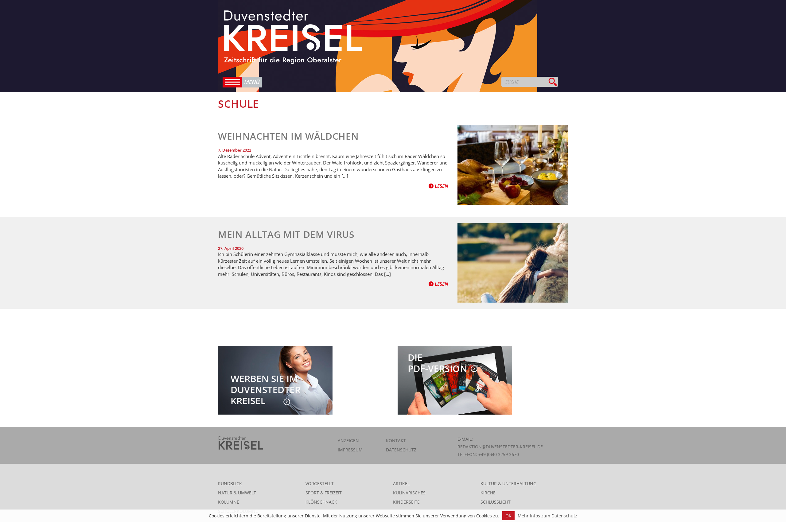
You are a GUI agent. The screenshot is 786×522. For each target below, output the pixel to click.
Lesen (441, 186)
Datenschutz (401, 450)
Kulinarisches (409, 493)
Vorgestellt (319, 483)
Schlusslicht (496, 502)
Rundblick (230, 483)
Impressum (350, 450)
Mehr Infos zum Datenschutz (547, 516)
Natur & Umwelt (237, 493)
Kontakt (396, 440)
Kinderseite (406, 502)
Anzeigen (348, 440)
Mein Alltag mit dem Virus (286, 234)
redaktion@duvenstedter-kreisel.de (500, 447)
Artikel (401, 483)
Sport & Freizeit (323, 493)
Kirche (488, 493)
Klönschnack (321, 502)
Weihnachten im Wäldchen (288, 136)
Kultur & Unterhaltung (508, 483)
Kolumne (228, 502)
